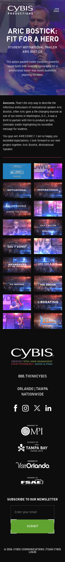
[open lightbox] (17, 171)
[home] (20, 10)
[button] (55, 10)
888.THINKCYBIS (32, 376)
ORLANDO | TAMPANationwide (32, 391)
